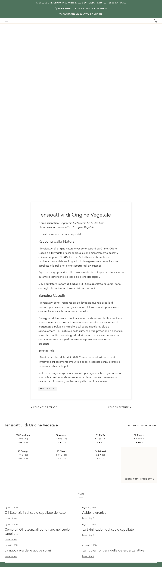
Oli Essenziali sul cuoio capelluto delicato (35, 512)
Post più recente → (119, 407)
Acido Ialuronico (94, 512)
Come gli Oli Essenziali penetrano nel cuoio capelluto (37, 531)
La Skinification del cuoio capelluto (108, 529)
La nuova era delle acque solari (28, 550)
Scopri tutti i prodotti (142, 425)
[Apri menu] (9, 20)
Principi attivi (47, 388)
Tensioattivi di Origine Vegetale (31, 425)
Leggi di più (11, 518)
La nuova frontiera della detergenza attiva (113, 550)
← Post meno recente (44, 407)
